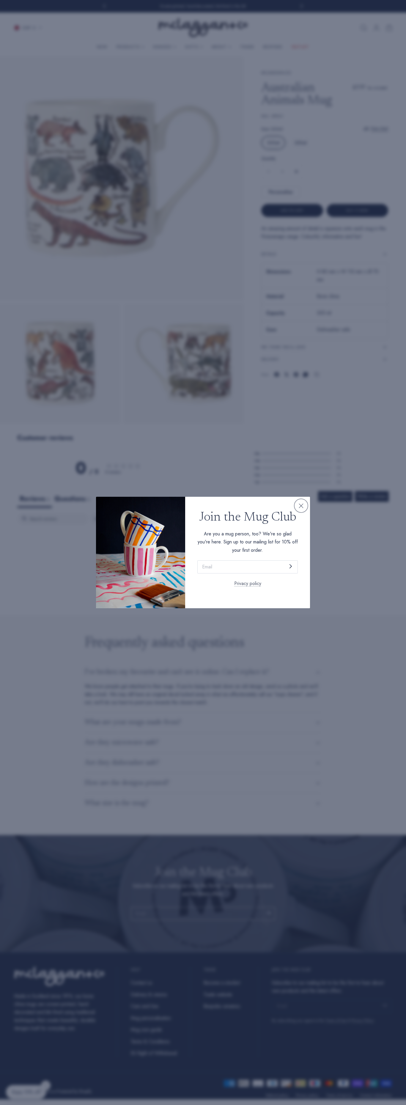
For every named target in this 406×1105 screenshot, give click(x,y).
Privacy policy (247, 583)
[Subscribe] (290, 566)
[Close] (301, 506)
